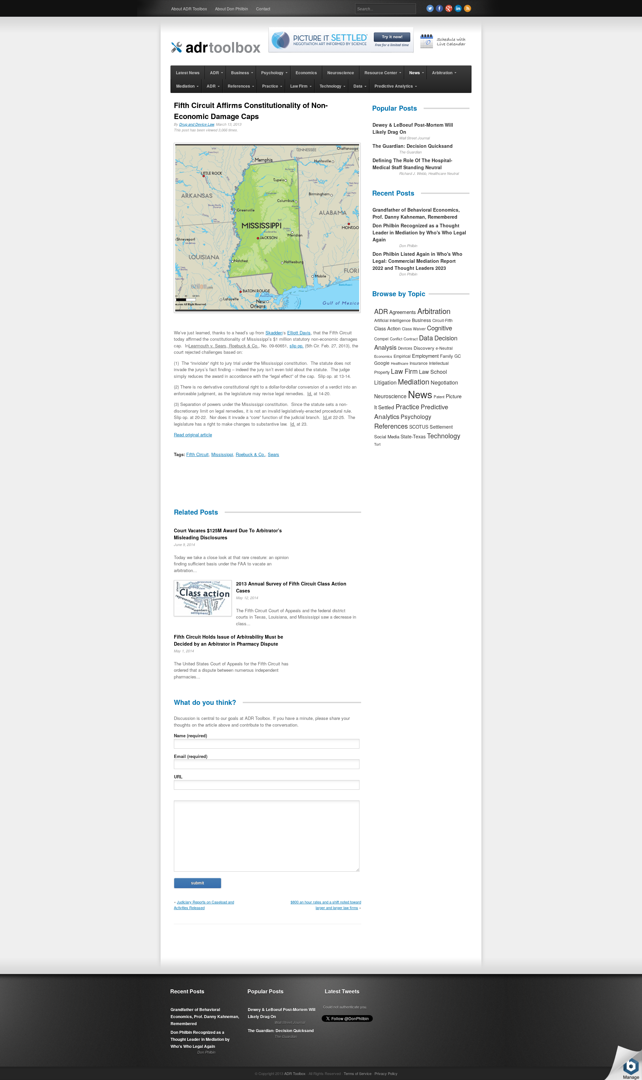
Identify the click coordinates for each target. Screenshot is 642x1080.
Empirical (402, 356)
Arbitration (433, 310)
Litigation (385, 382)
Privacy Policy (386, 1073)
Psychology (416, 416)
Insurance (419, 363)
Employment (425, 355)
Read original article (193, 434)
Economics (383, 356)
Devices (405, 348)
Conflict (396, 338)
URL (178, 776)
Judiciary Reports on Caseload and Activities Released (204, 904)
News (420, 394)
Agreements (402, 311)
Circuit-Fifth (442, 320)
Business (421, 320)
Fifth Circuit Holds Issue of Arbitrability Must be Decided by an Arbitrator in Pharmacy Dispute (228, 640)
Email (190, 756)
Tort (377, 444)
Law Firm (404, 371)
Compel (381, 338)
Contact (263, 8)
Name (190, 735)
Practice (407, 406)
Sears (273, 454)
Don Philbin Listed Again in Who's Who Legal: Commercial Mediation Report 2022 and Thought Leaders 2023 (417, 260)
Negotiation (444, 382)
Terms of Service (357, 1073)
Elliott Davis (299, 332)
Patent (439, 396)
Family (446, 356)
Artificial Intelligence (392, 320)
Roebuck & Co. (250, 454)
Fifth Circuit (197, 454)
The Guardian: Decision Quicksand (412, 145)
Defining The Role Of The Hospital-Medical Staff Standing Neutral (412, 164)
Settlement (441, 426)
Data (426, 337)
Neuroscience (390, 396)
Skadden (274, 332)
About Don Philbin (231, 8)
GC (457, 356)
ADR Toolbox (295, 1073)
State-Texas (413, 436)
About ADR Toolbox (189, 8)
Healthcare (399, 363)
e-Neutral (444, 348)
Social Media (386, 436)
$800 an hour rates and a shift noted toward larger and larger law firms (326, 904)
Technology (443, 435)
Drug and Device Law (196, 124)
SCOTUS (418, 426)
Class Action (387, 328)
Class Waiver (414, 328)
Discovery (424, 347)
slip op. (297, 345)
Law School (433, 371)
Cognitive (439, 327)
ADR (381, 311)
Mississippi (222, 454)
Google (382, 362)
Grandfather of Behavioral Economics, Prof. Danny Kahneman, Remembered (416, 213)
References (391, 426)
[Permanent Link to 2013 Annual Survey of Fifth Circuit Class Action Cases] (203, 599)
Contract (411, 338)
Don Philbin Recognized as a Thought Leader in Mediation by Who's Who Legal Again (419, 232)
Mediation (413, 381)
